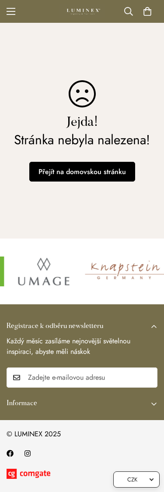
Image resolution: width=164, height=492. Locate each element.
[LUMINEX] (82, 11)
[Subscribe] (147, 377)
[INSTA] (27, 453)
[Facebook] (10, 453)
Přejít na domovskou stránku (82, 172)
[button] (147, 11)
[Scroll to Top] (148, 445)
